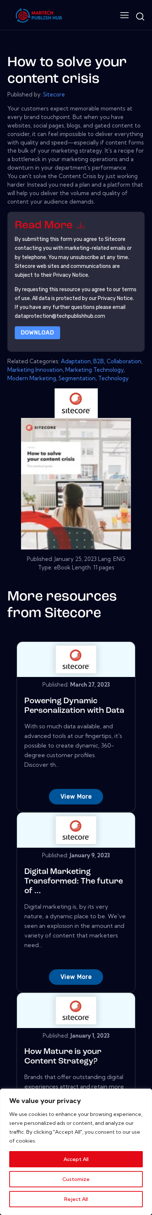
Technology (113, 378)
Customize (76, 1179)
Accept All (76, 1159)
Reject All (76, 1199)
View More (76, 796)
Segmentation (77, 378)
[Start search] (140, 16)
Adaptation (76, 361)
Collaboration (124, 361)
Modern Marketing (31, 378)
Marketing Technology (94, 369)
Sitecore (54, 94)
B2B (98, 361)
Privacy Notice (115, 298)
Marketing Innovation (35, 369)
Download (37, 332)
